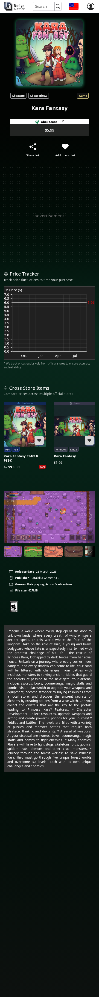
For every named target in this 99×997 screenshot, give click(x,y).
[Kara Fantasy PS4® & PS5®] (25, 435)
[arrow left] (8, 516)
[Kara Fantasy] (75, 433)
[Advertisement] (49, 215)
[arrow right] (90, 516)
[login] (90, 6)
